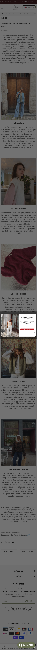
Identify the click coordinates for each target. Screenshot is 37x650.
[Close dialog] (34, 314)
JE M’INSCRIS (27, 329)
